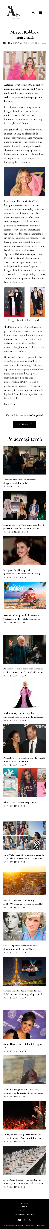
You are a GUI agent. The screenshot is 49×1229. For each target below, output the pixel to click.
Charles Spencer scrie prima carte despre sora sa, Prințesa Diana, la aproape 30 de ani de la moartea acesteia (24, 949)
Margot (8, 205)
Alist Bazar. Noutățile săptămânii (20, 802)
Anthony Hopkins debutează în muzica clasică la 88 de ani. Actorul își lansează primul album (23, 672)
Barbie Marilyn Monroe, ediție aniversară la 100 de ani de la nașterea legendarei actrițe (22, 717)
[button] (33, 12)
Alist (24, 1207)
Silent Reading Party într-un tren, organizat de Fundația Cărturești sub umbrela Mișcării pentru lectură (22, 1093)
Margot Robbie (12, 129)
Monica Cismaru (12, 43)
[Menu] (40, 12)
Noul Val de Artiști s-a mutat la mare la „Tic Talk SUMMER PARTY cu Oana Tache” (23, 858)
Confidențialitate (24, 1214)
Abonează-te (24, 424)
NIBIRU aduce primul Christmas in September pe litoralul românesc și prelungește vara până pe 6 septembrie (23, 619)
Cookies (24, 1210)
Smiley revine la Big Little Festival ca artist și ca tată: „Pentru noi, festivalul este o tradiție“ (22, 1138)
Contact (24, 1203)
